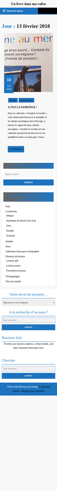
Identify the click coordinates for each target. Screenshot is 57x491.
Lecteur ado (12, 260)
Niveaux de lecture (15, 256)
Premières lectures (16, 270)
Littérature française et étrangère (22, 251)
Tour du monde (13, 281)
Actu (8, 206)
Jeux (8, 246)
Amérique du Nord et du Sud (21, 220)
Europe (10, 230)
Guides (13, 100)
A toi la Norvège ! (22, 107)
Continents (11, 211)
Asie (8, 225)
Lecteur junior (26, 100)
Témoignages (13, 276)
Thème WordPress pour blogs (22, 387)
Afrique (10, 215)
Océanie (10, 235)
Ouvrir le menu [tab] (15, 11)
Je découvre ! (16, 150)
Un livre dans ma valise (28, 4)
